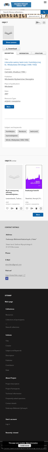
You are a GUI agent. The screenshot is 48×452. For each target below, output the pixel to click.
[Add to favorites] (44, 22)
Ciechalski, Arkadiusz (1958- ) (15, 72)
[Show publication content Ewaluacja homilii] (36, 208)
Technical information (14, 393)
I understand (24, 445)
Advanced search (34, 16)
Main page (9, 302)
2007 (6, 94)
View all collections (12, 327)
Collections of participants (15, 320)
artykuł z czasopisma (12, 101)
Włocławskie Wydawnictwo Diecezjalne (19, 79)
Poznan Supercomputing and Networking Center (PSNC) (25, 448)
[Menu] (45, 2)
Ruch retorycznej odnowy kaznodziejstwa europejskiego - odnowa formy (12, 192)
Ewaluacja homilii (32, 190)
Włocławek (9, 86)
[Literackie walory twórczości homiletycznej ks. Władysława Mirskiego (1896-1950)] (8, 33)
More (38, 215)
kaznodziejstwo (12, 136)
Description (10, 355)
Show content (11, 42)
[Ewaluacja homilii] (33, 177)
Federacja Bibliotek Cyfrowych (16, 408)
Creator (8, 346)
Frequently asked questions (15, 398)
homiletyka (10, 131)
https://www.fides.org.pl (14, 275)
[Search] (44, 12)
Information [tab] (24, 53)
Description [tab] (9, 53)
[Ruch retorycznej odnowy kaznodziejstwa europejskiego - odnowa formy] (14, 177)
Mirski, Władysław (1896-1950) (17, 140)
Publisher (9, 360)
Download (12, 49)
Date (7, 370)
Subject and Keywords (14, 350)
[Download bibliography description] (11, 208)
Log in (8, 424)
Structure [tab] (39, 53)
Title (7, 341)
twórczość (34, 131)
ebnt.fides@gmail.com (13, 264)
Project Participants (13, 389)
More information (32, 443)
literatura (22, 131)
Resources (9, 315)
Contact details (11, 403)
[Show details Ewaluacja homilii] (40, 208)
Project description (12, 384)
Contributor (10, 365)
